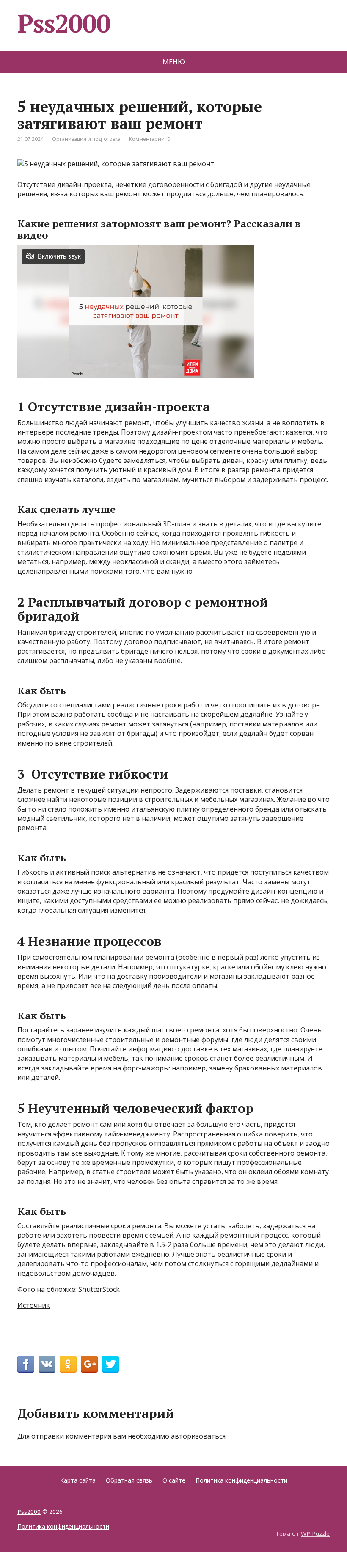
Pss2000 (63, 23)
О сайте (173, 1480)
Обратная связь (129, 1480)
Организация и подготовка (86, 139)
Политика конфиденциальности (241, 1480)
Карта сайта (78, 1480)
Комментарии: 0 (149, 139)
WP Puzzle (315, 1534)
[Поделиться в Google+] (89, 1364)
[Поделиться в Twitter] (110, 1364)
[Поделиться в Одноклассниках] (68, 1364)
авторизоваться (198, 1436)
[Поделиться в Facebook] (25, 1364)
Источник (33, 1305)
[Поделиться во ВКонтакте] (47, 1364)
